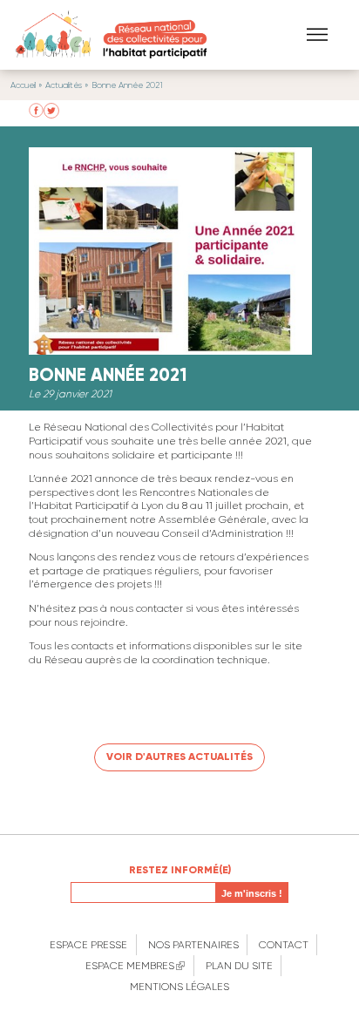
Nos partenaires (193, 945)
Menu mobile (317, 34)
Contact (283, 945)
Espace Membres (135, 966)
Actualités (63, 85)
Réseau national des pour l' (109, 34)
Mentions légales (179, 987)
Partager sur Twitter (51, 110)
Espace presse (88, 945)
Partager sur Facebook (36, 110)
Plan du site (239, 966)
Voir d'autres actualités (179, 756)
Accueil (23, 85)
